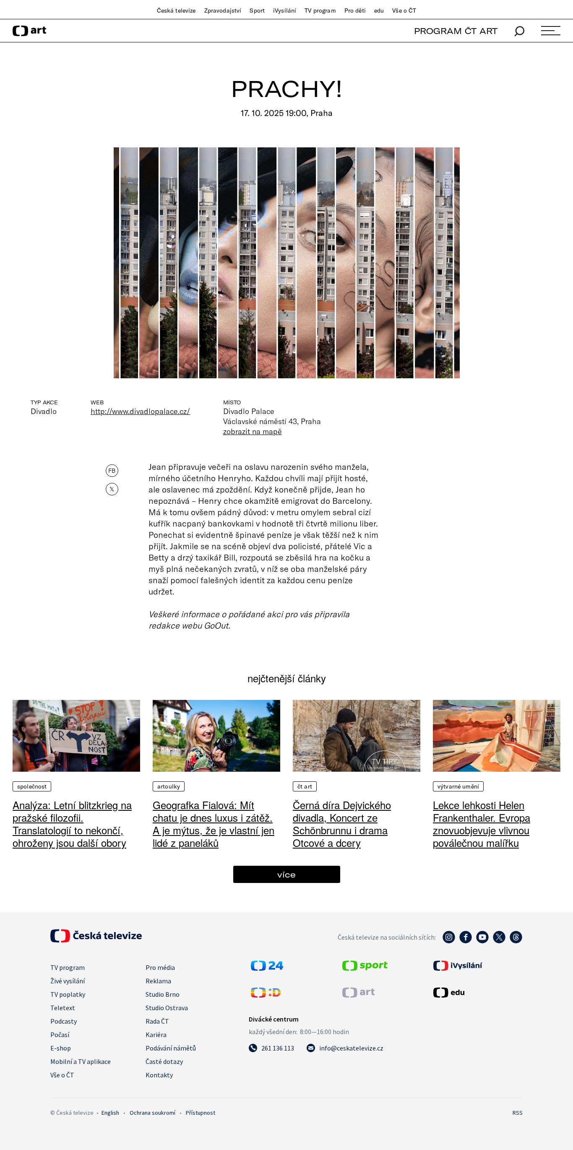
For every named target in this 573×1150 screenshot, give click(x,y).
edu (379, 10)
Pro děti (355, 10)
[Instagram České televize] (449, 941)
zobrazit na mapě (252, 431)
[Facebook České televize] (465, 941)
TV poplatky (67, 994)
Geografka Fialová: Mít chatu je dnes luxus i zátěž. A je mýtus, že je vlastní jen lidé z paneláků (213, 823)
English (110, 1112)
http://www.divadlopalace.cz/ (140, 411)
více (286, 874)
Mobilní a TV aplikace (80, 1061)
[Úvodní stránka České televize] (96, 940)
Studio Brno (163, 994)
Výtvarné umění (458, 786)
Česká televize (176, 10)
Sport (257, 10)
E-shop (60, 1048)
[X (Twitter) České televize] (499, 941)
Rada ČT (157, 1021)
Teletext (62, 1007)
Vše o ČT (404, 10)
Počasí (59, 1034)
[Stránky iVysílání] (477, 966)
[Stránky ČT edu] (477, 993)
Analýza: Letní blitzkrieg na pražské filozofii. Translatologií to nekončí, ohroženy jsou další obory (72, 823)
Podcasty (63, 1021)
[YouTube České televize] (482, 941)
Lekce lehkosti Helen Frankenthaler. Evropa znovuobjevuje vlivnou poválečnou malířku (481, 823)
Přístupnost (200, 1112)
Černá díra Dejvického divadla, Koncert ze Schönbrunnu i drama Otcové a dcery (342, 823)
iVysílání (284, 10)
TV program (320, 10)
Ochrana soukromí (152, 1112)
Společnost (32, 786)
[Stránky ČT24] (267, 968)
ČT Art (304, 786)
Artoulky (168, 786)
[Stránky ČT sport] (365, 968)
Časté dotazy (164, 1061)
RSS (518, 1112)
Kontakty (159, 1075)
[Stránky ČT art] (358, 995)
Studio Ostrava (167, 1007)
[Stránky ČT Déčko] (266, 995)
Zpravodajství (223, 10)
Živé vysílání (67, 981)
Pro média (160, 967)
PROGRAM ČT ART (455, 31)
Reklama (158, 981)
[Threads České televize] (516, 941)
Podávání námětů (171, 1048)
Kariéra (156, 1034)
